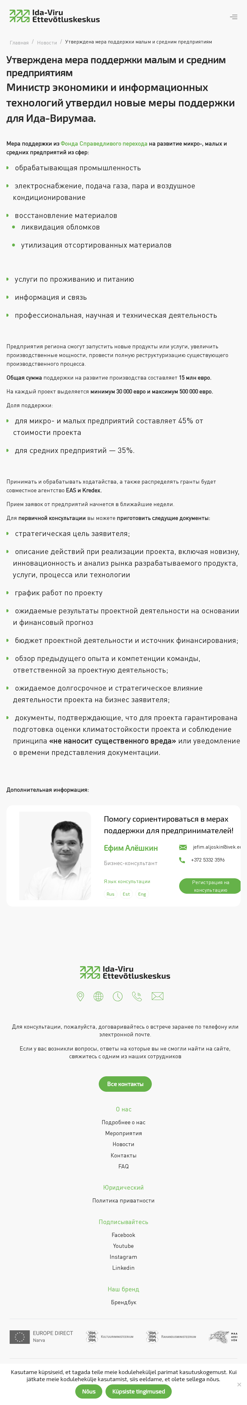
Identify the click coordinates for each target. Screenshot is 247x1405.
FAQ (123, 1166)
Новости (123, 1143)
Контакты (124, 1155)
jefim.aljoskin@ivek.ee (217, 847)
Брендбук (123, 1302)
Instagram (123, 1256)
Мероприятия (123, 1132)
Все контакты (125, 1083)
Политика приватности (123, 1200)
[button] (80, 995)
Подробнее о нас (123, 1122)
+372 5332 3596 (207, 859)
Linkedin (123, 1267)
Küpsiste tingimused (138, 1391)
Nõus (89, 1391)
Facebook (123, 1234)
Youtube (123, 1245)
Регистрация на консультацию (210, 886)
